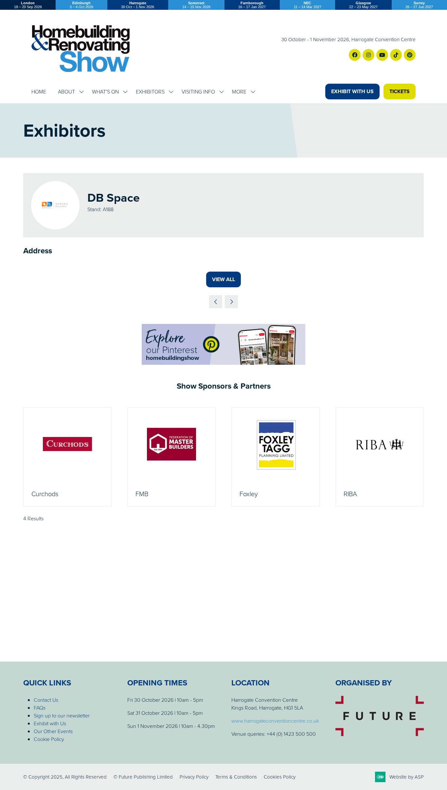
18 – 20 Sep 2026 (28, 5)
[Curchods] (67, 457)
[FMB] (171, 457)
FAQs (39, 707)
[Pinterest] (410, 55)
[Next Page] (231, 301)
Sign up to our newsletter (62, 715)
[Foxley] (275, 457)
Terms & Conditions (236, 776)
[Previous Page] (215, 301)
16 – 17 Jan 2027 (252, 5)
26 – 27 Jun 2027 (419, 5)
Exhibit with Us (50, 723)
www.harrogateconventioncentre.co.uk (275, 720)
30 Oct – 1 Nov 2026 (137, 5)
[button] (352, 91)
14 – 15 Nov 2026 (196, 5)
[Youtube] (382, 55)
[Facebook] (355, 55)
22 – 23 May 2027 (363, 5)
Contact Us (46, 699)
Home (38, 91)
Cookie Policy (49, 739)
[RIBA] (379, 457)
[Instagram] (368, 55)
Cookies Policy (279, 776)
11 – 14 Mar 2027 (307, 5)
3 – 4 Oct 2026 (81, 5)
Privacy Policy (194, 776)
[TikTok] (396, 55)
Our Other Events (53, 731)
